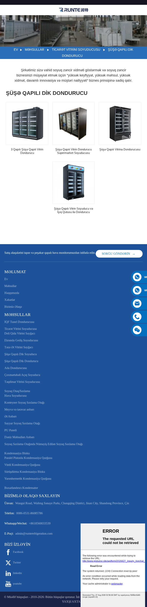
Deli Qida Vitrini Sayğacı (19, 333)
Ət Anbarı (10, 416)
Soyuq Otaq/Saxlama (17, 391)
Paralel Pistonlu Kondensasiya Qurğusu (28, 457)
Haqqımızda (11, 292)
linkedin (17, 573)
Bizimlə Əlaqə (13, 306)
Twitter (17, 562)
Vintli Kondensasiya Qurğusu (22, 464)
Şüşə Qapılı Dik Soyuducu (20, 354)
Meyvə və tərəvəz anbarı (19, 409)
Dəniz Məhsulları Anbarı (19, 437)
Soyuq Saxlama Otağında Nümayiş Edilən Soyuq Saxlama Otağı (43, 444)
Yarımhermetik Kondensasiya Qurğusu (27, 478)
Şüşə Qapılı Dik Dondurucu (21, 361)
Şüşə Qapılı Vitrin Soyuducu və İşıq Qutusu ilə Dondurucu (73, 210)
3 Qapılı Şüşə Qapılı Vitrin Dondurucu (27, 151)
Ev (16, 49)
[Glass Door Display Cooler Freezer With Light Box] (73, 183)
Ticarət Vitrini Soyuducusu (76, 49)
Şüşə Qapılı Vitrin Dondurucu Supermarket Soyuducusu (73, 151)
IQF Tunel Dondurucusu (19, 321)
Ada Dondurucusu (15, 368)
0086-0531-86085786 (29, 513)
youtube (17, 583)
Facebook (18, 552)
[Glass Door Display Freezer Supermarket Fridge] (73, 123)
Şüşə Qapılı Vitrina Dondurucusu (119, 149)
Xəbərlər (9, 299)
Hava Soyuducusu (15, 395)
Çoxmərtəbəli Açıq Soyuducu (22, 374)
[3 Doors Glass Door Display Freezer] (27, 123)
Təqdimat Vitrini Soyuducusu (22, 381)
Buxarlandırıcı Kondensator (21, 487)
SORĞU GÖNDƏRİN (116, 253)
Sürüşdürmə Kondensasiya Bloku (24, 471)
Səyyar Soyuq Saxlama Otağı (22, 423)
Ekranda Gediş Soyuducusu (21, 340)
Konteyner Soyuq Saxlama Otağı (24, 402)
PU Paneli (10, 430)
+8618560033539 (40, 523)
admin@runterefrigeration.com (33, 533)
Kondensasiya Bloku (17, 453)
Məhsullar (34, 49)
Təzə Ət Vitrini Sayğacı (18, 347)
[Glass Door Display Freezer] (120, 123)
